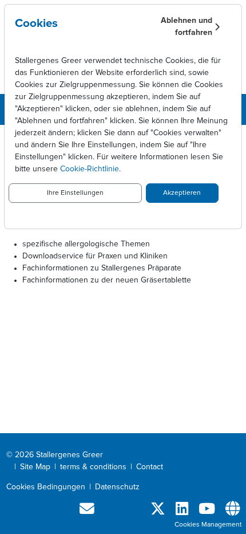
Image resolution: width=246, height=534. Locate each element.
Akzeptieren (182, 193)
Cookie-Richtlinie (89, 169)
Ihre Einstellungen (75, 193)
